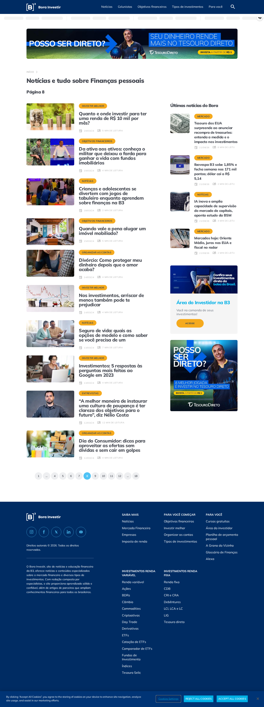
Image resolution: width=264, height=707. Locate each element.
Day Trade (129, 622)
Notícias (128, 521)
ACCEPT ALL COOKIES (232, 698)
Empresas (129, 535)
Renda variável (133, 582)
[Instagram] (31, 532)
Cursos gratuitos (218, 521)
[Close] (258, 698)
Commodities (131, 608)
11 (110, 475)
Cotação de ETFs (134, 642)
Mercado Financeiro (136, 528)
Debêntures (172, 602)
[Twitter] (56, 532)
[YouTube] (81, 532)
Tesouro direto (174, 622)
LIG (166, 615)
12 (118, 475)
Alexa (210, 559)
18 (134, 475)
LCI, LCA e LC (173, 608)
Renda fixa (172, 582)
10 (102, 475)
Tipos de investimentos (180, 541)
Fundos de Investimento (131, 657)
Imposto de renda (134, 541)
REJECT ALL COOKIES (199, 698)
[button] (107, 7)
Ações (126, 589)
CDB (167, 589)
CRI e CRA (171, 595)
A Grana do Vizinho (220, 545)
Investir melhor (174, 528)
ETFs (125, 635)
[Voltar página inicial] (43, 7)
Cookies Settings (168, 698)
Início (30, 71)
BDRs (126, 595)
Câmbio (127, 602)
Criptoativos (131, 615)
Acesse (190, 323)
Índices (127, 666)
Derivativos (130, 628)
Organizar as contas (178, 535)
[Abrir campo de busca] (233, 7)
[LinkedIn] (69, 532)
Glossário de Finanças (222, 552)
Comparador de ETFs (137, 649)
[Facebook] (44, 532)
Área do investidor (219, 528)
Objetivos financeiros (179, 521)
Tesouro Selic (131, 672)
